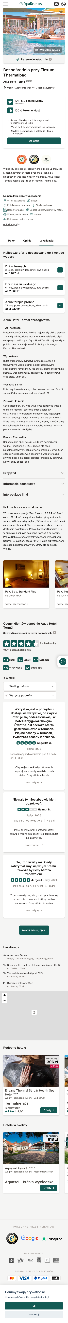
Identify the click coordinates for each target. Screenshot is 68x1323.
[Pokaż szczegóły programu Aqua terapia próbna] (60, 305)
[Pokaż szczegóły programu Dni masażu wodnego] (60, 287)
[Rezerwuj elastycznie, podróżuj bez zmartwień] (50, 59)
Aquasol (20, 1168)
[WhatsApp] (63, 3)
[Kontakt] (56, 4)
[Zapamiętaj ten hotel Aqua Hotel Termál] (60, 12)
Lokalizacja (46, 240)
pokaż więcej (10, 224)
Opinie (27, 240)
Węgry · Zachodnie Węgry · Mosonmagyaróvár (30, 87)
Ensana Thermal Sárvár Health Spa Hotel (29, 1092)
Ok (34, 1306)
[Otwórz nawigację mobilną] (5, 4)
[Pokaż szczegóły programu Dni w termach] (60, 270)
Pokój (11, 240)
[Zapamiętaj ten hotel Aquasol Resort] (7, 1135)
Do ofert (34, 140)
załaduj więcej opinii (34, 930)
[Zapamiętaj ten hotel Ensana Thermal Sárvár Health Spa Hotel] (7, 1058)
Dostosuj (34, 1314)
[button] (34, 1013)
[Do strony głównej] (30, 4)
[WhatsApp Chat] (62, 661)
